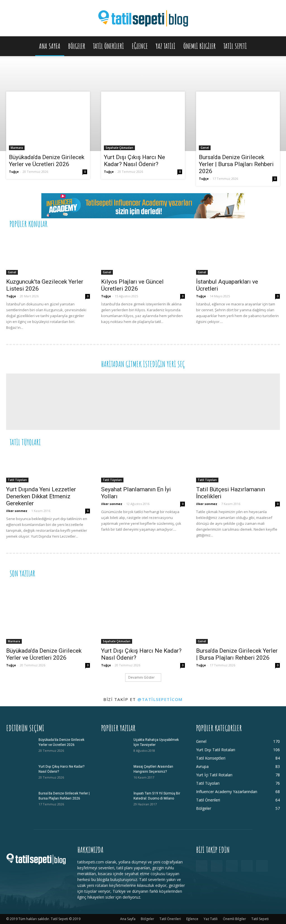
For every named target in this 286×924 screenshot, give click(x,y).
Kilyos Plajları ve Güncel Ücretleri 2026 (132, 285)
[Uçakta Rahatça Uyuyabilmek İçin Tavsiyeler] (115, 747)
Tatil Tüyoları (17, 480)
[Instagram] (216, 866)
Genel (205, 148)
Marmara (17, 148)
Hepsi (211, 223)
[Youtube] (262, 866)
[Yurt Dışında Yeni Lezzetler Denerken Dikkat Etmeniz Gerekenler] (48, 467)
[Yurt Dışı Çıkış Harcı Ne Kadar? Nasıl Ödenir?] (143, 122)
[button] (273, 46)
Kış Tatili (238, 442)
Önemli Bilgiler (199, 46)
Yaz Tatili (165, 46)
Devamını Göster (141, 677)
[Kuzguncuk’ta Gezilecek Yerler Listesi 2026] (48, 254)
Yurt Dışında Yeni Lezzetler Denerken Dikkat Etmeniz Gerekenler (41, 496)
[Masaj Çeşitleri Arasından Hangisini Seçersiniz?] (115, 774)
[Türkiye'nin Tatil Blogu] (143, 18)
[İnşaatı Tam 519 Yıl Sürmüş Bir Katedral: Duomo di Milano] (115, 800)
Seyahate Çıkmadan (119, 148)
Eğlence (140, 46)
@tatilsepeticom (160, 699)
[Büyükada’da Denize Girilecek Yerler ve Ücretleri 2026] (48, 122)
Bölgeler (76, 46)
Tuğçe (14, 171)
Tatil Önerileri (108, 46)
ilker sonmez (16, 511)
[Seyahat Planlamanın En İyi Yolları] (143, 467)
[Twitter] (246, 866)
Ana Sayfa (49, 46)
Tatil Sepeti (235, 46)
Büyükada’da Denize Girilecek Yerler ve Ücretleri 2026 (46, 160)
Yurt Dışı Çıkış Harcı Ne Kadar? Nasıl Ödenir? (134, 160)
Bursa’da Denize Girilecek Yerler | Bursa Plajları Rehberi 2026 (236, 164)
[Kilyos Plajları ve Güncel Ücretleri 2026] (143, 254)
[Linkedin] (231, 866)
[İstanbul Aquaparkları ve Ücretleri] (238, 254)
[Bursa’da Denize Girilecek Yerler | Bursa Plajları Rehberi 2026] (238, 122)
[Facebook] (201, 866)
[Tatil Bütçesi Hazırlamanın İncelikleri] (238, 467)
